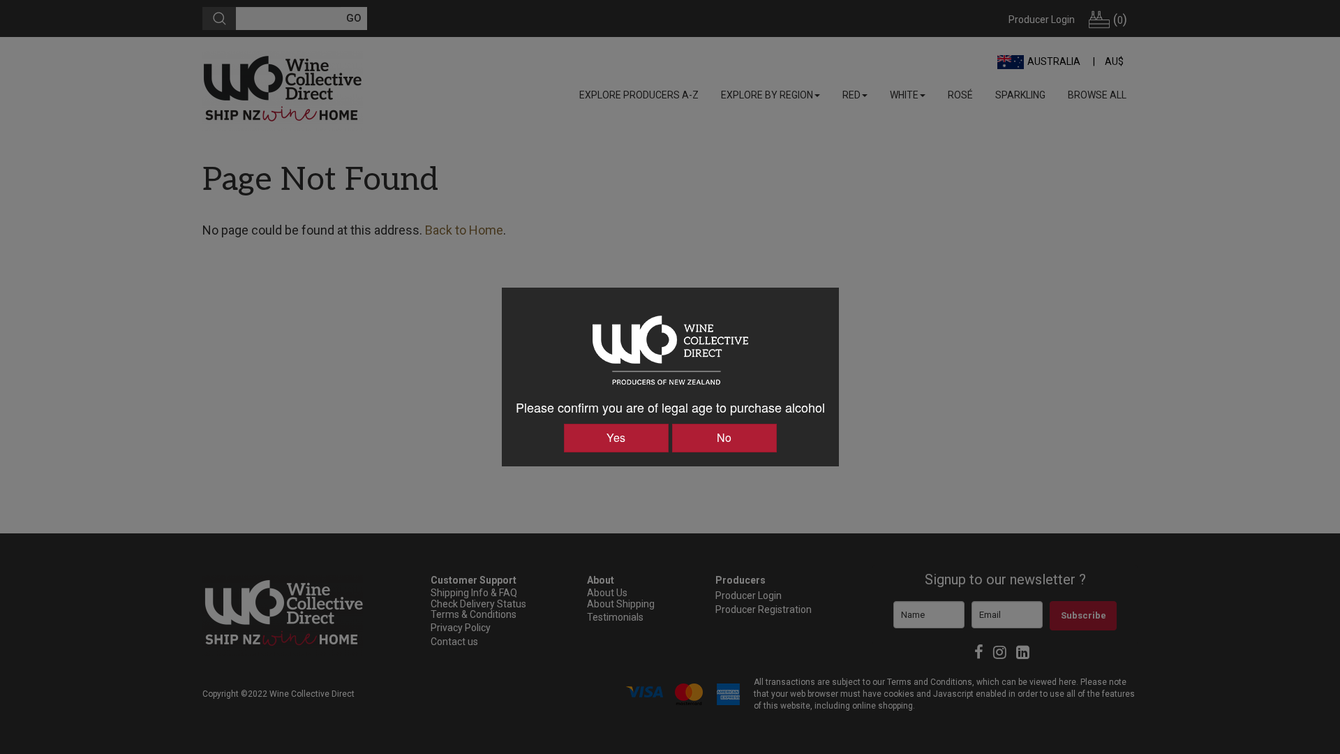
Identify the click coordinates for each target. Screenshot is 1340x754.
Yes (615, 437)
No (724, 437)
